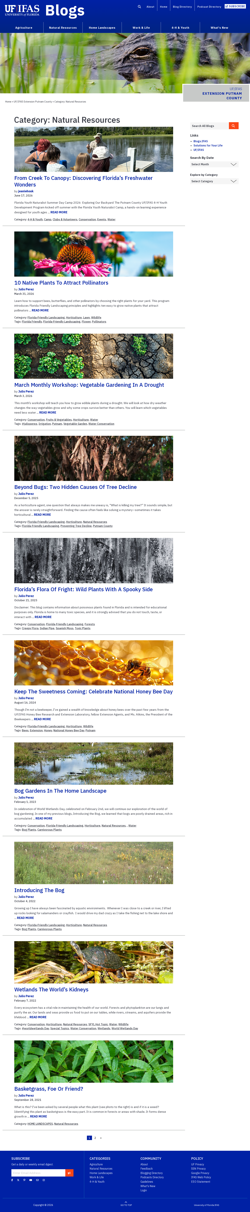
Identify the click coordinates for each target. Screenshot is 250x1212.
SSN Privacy (198, 1168)
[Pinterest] (24, 1180)
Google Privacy (200, 1173)
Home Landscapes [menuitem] (102, 27)
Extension (36, 730)
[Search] (139, 7)
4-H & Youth (35, 219)
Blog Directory (182, 6)
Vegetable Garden (75, 423)
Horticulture (74, 317)
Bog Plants (29, 829)
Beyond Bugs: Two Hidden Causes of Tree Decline (75, 486)
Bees (25, 730)
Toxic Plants (82, 628)
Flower (86, 321)
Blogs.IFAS (201, 141)
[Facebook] (12, 1180)
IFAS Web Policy (201, 1177)
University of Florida (204, 1205)
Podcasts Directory (152, 1177)
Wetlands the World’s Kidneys (51, 989)
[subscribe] (69, 1172)
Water (111, 219)
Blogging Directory (151, 1173)
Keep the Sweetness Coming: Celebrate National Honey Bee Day (93, 691)
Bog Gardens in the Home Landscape (60, 790)
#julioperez (29, 423)
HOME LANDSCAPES (40, 1123)
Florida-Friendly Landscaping (46, 317)
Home (163, 6)
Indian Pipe (47, 628)
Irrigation (45, 423)
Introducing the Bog (39, 890)
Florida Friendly (32, 321)
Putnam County (103, 526)
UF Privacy (197, 1164)
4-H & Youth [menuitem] (180, 27)
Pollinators (99, 321)
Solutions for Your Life (208, 145)
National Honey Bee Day (68, 730)
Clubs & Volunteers (65, 219)
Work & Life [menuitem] (141, 27)
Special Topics (59, 1028)
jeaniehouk (26, 191)
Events (101, 219)
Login (143, 1190)
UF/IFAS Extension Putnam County (33, 101)
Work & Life (97, 1177)
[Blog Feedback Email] (37, 1180)
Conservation (87, 219)
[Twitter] (18, 1180)
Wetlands (104, 1028)
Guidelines (146, 1181)
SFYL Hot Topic (98, 1024)
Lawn (86, 317)
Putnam (57, 423)
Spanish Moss (64, 628)
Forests (90, 624)
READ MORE (59, 212)
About (150, 6)
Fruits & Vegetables (59, 419)
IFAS (217, 1205)
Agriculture (96, 1164)
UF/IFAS (199, 150)
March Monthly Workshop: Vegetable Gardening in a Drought (89, 384)
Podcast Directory (209, 6)
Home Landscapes (101, 1173)
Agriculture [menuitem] (23, 27)
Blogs (65, 10)
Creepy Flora (30, 628)
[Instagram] (44, 1180)
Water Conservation (101, 423)
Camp (47, 219)
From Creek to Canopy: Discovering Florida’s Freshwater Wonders (83, 181)
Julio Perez (26, 289)
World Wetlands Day (125, 1028)
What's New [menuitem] (219, 27)
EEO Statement (200, 1181)
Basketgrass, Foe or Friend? (48, 1088)
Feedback (146, 1168)
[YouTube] (30, 1180)
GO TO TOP (126, 1205)
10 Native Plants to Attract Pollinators (61, 282)
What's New (147, 1186)
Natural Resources (95, 522)
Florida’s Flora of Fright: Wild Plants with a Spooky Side (83, 589)
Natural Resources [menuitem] (63, 27)
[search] (234, 125)
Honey (48, 730)
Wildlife (96, 317)
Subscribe (237, 6)
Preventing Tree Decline (76, 526)
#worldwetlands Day (35, 1028)
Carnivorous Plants (49, 829)
